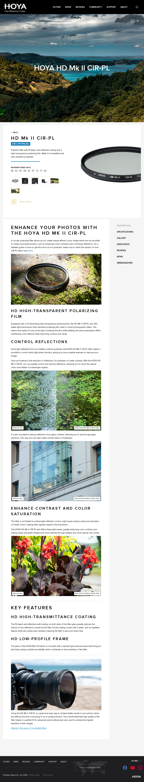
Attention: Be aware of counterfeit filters (29, 728)
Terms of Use (48, 775)
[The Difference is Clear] (15, 7)
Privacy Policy (34, 775)
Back (15, 132)
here (31, 250)
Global (134, 761)
